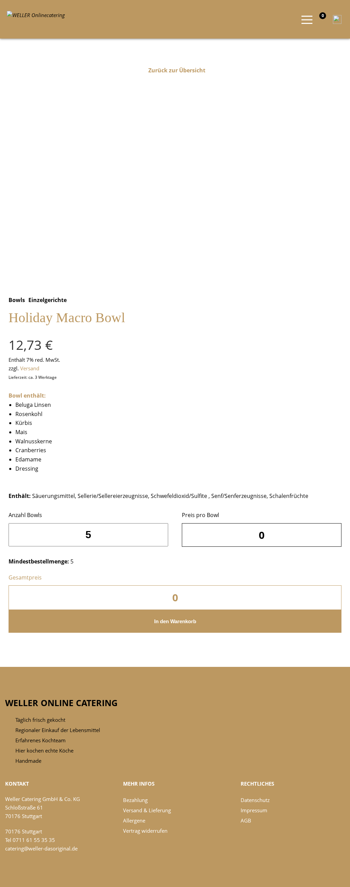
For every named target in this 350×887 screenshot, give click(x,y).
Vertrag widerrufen (145, 830)
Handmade (28, 760)
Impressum (254, 810)
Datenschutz (255, 800)
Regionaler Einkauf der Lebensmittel (57, 730)
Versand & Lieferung (147, 810)
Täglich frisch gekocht (40, 719)
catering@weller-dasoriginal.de (41, 848)
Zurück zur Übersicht (176, 70)
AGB (246, 820)
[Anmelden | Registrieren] (335, 18)
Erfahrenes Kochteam (40, 740)
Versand (29, 368)
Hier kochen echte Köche (44, 750)
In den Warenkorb (175, 621)
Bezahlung (135, 800)
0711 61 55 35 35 (34, 839)
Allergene (134, 820)
